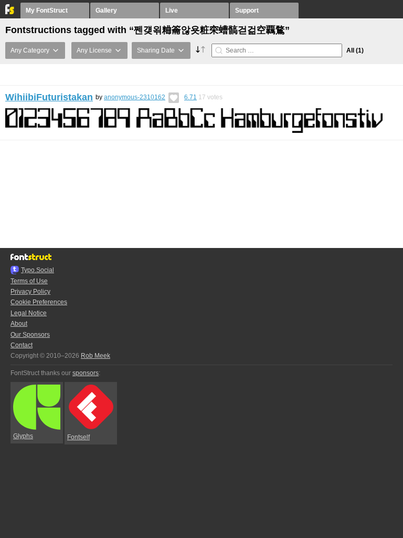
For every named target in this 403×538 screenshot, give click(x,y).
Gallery (106, 10)
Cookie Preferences (38, 302)
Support (247, 10)
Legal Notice (28, 313)
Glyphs (23, 436)
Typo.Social (37, 270)
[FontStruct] (10, 12)
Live (171, 10)
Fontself (78, 437)
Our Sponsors (30, 334)
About (18, 323)
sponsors (85, 373)
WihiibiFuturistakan (49, 97)
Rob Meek (95, 355)
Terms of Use (29, 281)
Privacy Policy (30, 291)
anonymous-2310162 (134, 97)
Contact (21, 345)
